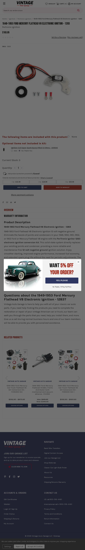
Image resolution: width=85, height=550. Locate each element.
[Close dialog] (78, 262)
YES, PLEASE (62, 280)
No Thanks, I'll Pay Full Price (62, 287)
